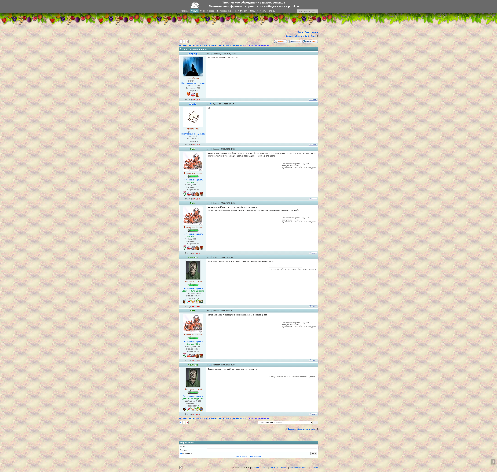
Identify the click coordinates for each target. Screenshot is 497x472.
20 (210, 257)
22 (210, 365)
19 (210, 203)
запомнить (187, 453)
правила (255, 467)
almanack (193, 257)
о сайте (264, 467)
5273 (198, 187)
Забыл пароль (242, 456)
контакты (274, 467)
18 (210, 149)
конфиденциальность (299, 467)
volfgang (193, 53)
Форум (182, 45)
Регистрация (255, 456)
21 (210, 310)
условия (314, 467)
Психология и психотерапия (202, 45)
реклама (283, 467)
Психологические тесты (230, 45)
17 (210, 104)
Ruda (192, 149)
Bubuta (192, 104)
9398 (198, 296)
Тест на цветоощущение (256, 45)
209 (198, 88)
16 (210, 53)
